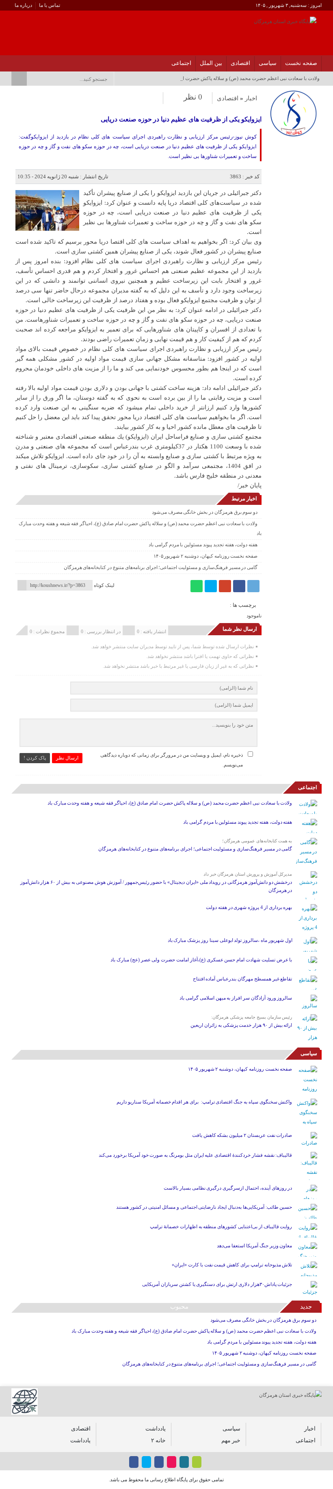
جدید (306, 1306)
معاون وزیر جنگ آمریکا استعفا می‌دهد (254, 1246)
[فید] (13, 61)
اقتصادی (240, 63)
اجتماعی (181, 63)
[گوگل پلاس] (225, 586)
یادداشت (155, 1428)
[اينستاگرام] (55, 61)
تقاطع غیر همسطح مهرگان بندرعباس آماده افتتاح (242, 979)
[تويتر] (45, 61)
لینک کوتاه (104, 585)
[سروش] (24, 61)
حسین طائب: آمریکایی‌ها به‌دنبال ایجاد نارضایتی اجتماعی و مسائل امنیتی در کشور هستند (204, 1207)
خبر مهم (230, 1440)
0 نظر (193, 97)
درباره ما (23, 5)
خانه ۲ (158, 1440)
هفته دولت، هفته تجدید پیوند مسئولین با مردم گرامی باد (203, 545)
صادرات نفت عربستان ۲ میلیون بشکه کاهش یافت (242, 1135)
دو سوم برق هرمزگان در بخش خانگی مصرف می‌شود (204, 512)
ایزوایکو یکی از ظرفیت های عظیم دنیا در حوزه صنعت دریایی (181, 119)
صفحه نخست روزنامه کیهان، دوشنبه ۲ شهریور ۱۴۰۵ (206, 556)
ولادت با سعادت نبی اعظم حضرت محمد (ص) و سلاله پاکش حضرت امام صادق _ (240, 78)
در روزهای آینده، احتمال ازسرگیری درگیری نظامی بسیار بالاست (228, 1188)
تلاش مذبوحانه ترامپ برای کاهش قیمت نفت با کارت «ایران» (232, 1265)
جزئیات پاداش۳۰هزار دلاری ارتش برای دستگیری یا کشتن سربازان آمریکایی (217, 1284)
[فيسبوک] (66, 61)
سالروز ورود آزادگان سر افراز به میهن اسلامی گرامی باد (235, 998)
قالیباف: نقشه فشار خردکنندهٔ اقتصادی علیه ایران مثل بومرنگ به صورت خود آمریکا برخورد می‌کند (195, 1155)
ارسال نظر (67, 758)
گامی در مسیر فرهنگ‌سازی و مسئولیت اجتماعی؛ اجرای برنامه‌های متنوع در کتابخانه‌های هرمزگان (161, 567)
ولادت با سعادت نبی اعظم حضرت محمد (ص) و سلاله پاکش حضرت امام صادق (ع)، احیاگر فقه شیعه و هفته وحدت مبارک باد (170, 803)
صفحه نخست (301, 63)
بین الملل (211, 63)
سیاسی (268, 63)
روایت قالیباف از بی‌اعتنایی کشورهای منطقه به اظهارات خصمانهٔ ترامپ (221, 1226)
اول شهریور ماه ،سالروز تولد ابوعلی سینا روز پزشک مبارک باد (230, 940)
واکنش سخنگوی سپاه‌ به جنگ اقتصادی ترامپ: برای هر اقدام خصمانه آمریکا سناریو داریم (204, 1102)
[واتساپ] (196, 586)
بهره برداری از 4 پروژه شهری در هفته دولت (249, 907)
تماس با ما (49, 5)
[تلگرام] (253, 586)
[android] (196, 1462)
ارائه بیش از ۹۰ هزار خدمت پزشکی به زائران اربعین (241, 1025)
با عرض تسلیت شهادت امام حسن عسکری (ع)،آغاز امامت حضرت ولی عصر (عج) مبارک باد (201, 960)
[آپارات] (34, 61)
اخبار (251, 98)
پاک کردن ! (35, 758)
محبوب (179, 1306)
